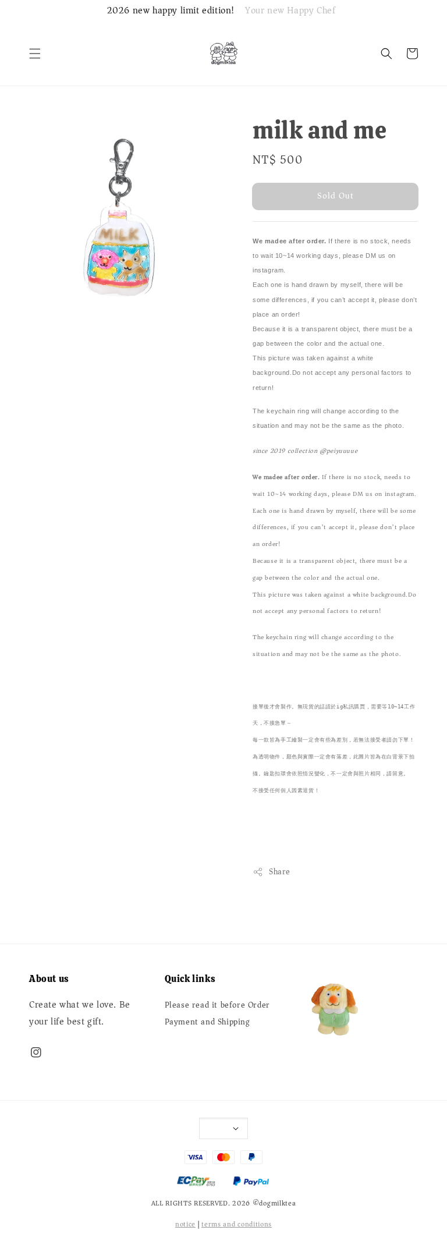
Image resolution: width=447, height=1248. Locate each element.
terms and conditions (236, 1224)
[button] (35, 53)
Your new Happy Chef (290, 11)
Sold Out (335, 195)
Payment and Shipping (207, 1022)
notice (185, 1224)
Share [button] (279, 871)
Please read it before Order (217, 1006)
